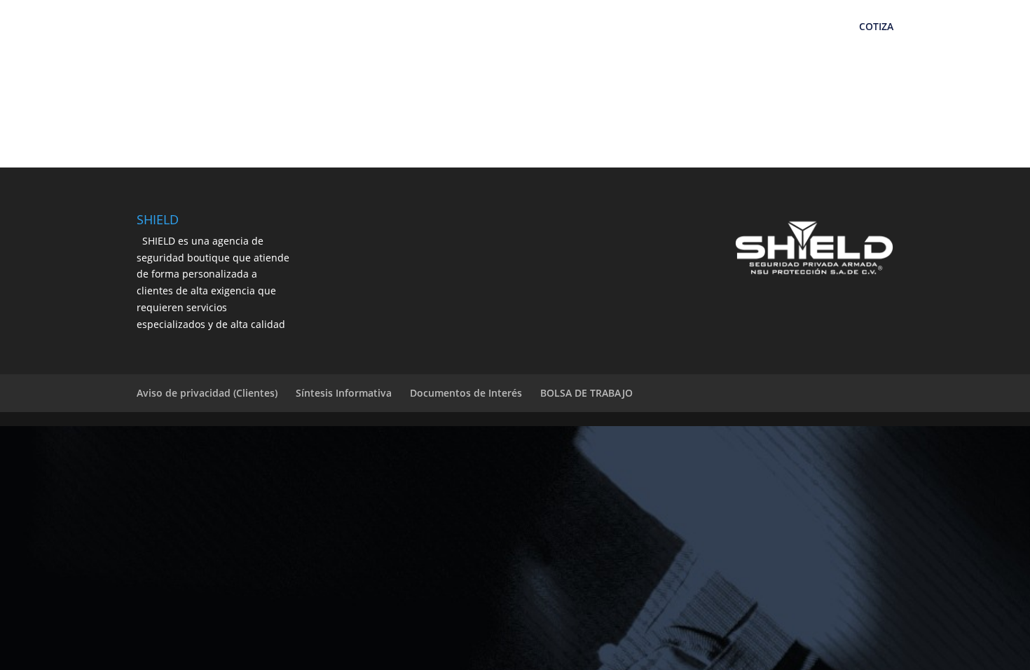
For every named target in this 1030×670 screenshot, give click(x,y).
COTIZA (876, 27)
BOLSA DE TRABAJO (586, 392)
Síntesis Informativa (344, 392)
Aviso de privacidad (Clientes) (207, 392)
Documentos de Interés (466, 392)
